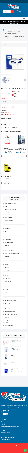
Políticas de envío (5, 435)
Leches (6, 264)
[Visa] (6, 414)
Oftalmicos (7, 278)
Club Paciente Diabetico (10, 203)
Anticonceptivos (9, 220)
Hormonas (7, 261)
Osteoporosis (8, 284)
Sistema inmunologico (10, 311)
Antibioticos (8, 214)
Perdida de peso (8, 295)
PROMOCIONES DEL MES (10, 300)
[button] (24, 18)
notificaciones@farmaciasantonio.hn (10, 426)
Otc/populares (8, 286)
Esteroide (7, 256)
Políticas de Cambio (5, 439)
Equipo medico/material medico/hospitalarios (14, 253)
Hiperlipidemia (8, 259)
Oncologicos (8, 281)
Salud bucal (7, 303)
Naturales (7, 270)
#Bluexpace (19, 450)
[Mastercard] (2, 414)
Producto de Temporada (10, 209)
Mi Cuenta (24, 1)
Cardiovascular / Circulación (11, 234)
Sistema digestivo (9, 309)
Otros (6, 292)
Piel (5, 297)
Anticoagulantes (9, 217)
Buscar (12, 11)
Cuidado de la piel (9, 242)
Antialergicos (8, 212)
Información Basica (6, 118)
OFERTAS (7, 275)
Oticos (6, 289)
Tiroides (7, 317)
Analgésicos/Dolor (9, 250)
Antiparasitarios (8, 225)
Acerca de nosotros (5, 432)
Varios (6, 322)
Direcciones (4, 421)
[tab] (6, 118)
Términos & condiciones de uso (8, 437)
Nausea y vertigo (9, 273)
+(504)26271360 (5, 424)
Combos (7, 237)
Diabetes (7, 245)
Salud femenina (8, 306)
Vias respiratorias (10, 114)
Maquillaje (7, 267)
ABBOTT (7, 112)
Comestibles (8, 239)
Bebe (6, 231)
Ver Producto (7, 156)
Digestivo (7, 248)
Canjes (6, 206)
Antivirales (7, 228)
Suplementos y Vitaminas (11, 314)
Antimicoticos (8, 223)
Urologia (7, 320)
